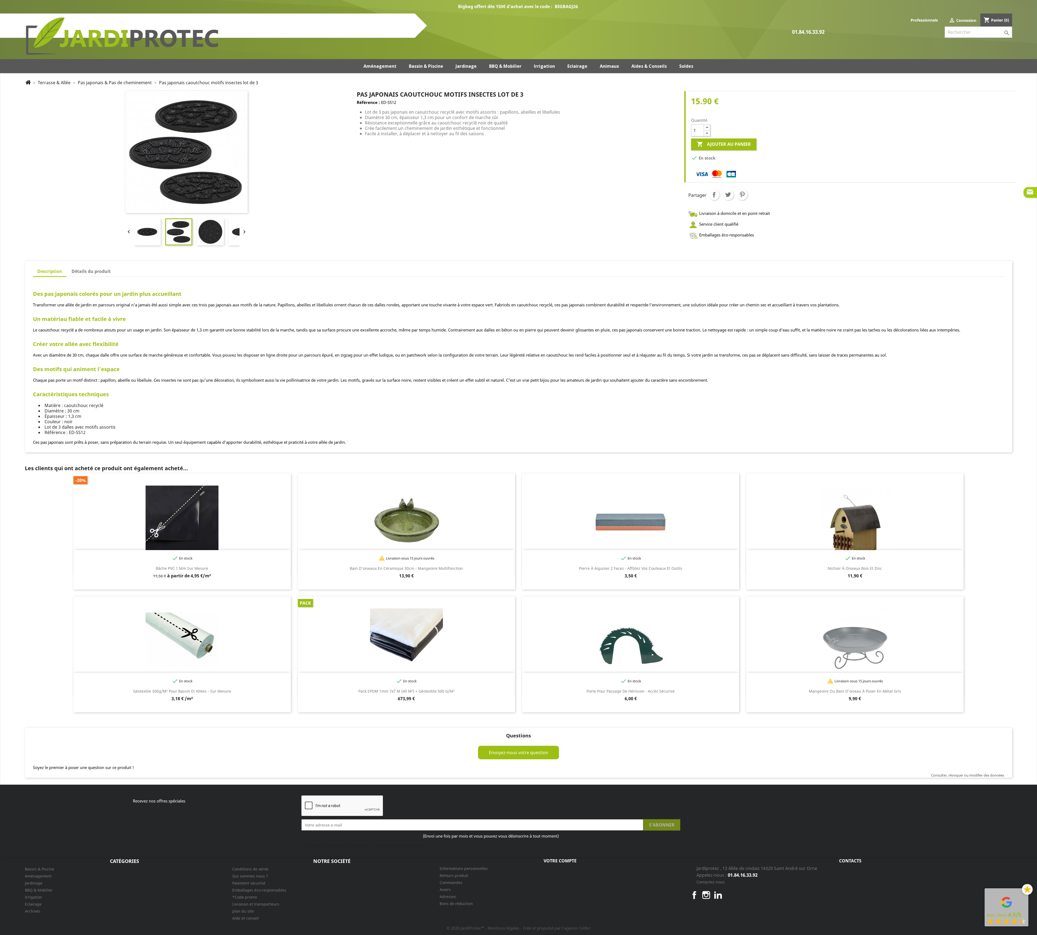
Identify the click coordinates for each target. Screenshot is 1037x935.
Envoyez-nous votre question (518, 753)
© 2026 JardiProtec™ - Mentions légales (483, 928)
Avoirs (445, 889)
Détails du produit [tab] (91, 271)
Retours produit (454, 875)
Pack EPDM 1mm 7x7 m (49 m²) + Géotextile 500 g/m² (406, 691)
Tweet (728, 194)
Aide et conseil (245, 918)
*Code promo (244, 897)
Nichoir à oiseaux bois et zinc (855, 568)
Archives (32, 911)
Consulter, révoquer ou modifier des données (967, 775)
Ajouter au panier (724, 144)
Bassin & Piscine (39, 869)
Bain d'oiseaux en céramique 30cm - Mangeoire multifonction (406, 568)
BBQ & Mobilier (39, 890)
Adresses (448, 896)
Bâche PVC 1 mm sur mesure (182, 568)
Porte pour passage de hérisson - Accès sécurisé (631, 691)
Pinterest (742, 194)
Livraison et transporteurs (255, 904)
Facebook (694, 895)
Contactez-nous (710, 882)
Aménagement (38, 876)
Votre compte (560, 861)
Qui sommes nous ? (250, 876)
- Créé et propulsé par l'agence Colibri (555, 928)
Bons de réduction (456, 903)
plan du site (243, 911)
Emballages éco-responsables (259, 890)
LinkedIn (718, 895)
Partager (714, 194)
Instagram (706, 895)
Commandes (451, 882)
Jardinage (33, 883)
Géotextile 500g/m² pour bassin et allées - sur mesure (182, 691)
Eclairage (33, 904)
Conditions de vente (250, 869)
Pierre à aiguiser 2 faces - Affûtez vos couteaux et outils (630, 568)
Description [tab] (49, 271)
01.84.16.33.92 (808, 32)
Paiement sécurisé (248, 883)
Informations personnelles (464, 868)
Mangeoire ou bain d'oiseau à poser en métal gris (855, 691)
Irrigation (33, 897)
